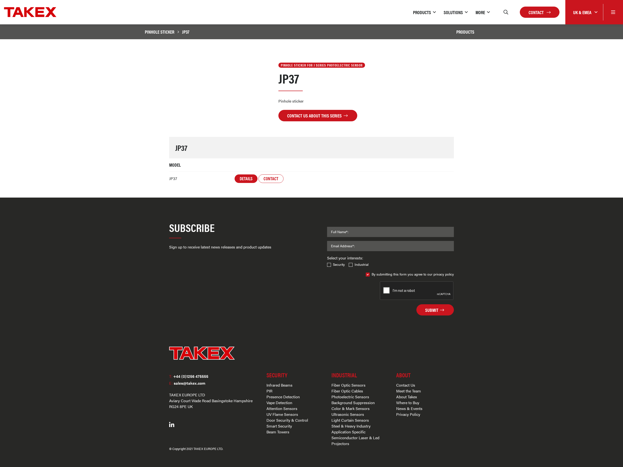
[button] (424, 12)
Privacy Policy (408, 414)
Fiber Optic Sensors (348, 385)
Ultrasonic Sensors (347, 414)
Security (339, 264)
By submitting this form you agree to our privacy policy (413, 274)
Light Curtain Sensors (350, 420)
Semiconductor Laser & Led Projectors (355, 440)
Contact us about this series (315, 115)
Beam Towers (277, 432)
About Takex (406, 397)
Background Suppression (353, 402)
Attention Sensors (281, 408)
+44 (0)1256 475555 (188, 376)
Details (246, 178)
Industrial (361, 264)
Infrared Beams (279, 385)
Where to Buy (407, 402)
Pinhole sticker (159, 31)
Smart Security (279, 426)
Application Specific (348, 432)
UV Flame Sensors (282, 414)
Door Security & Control (287, 420)
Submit (432, 309)
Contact (537, 12)
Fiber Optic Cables (347, 391)
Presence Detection (283, 397)
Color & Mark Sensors (350, 408)
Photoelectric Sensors (350, 397)
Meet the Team (408, 391)
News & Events (409, 408)
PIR (269, 391)
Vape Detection (279, 402)
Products (465, 31)
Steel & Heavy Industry (351, 426)
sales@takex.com (187, 383)
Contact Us (405, 385)
